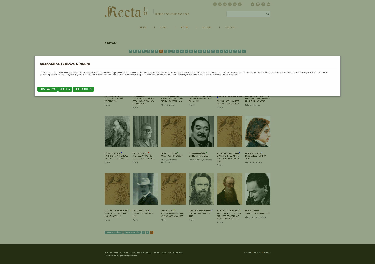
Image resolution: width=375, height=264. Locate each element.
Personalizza (47, 89)
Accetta (65, 89)
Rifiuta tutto (83, 89)
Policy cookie (186, 75)
